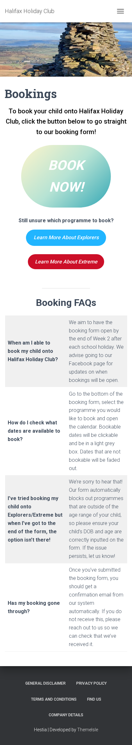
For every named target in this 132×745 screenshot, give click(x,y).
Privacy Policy (91, 683)
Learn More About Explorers (66, 237)
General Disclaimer (45, 683)
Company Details (66, 715)
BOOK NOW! (66, 176)
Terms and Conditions (54, 699)
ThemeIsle (87, 729)
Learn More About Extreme (66, 262)
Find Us (94, 699)
